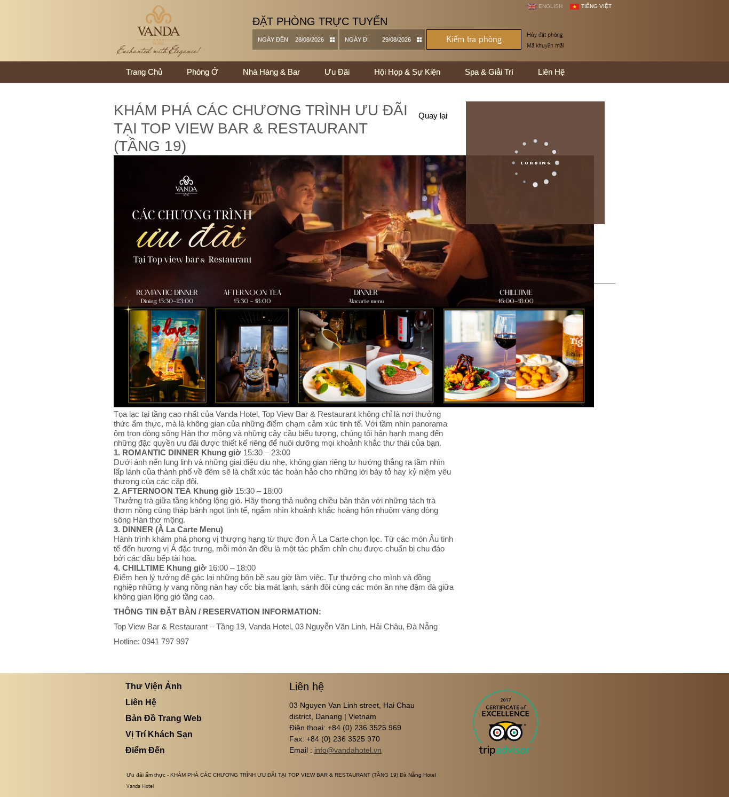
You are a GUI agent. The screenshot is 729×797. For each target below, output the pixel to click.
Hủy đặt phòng (544, 34)
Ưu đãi (337, 71)
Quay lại (432, 115)
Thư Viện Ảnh (153, 686)
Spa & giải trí (489, 71)
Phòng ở (202, 71)
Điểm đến (145, 750)
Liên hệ (551, 71)
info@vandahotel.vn (348, 750)
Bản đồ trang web (163, 718)
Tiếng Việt (596, 6)
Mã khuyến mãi (545, 45)
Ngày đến (273, 39)
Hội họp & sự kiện (407, 71)
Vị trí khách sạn (159, 734)
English (550, 6)
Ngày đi (357, 39)
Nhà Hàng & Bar (271, 71)
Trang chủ (144, 71)
